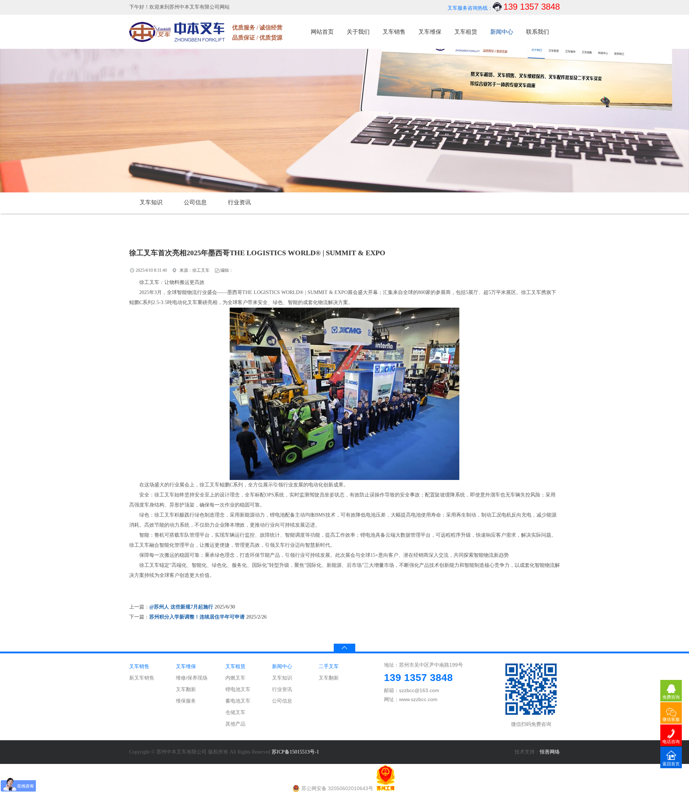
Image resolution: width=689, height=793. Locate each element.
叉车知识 (151, 202)
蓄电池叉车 (237, 701)
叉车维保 (429, 32)
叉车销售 (394, 32)
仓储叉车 (235, 712)
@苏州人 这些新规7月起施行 (181, 607)
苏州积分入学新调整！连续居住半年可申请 (197, 617)
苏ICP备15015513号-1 (295, 752)
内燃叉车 (235, 678)
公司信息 (195, 202)
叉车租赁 (465, 32)
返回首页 (671, 763)
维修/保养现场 (191, 678)
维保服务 (186, 701)
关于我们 (358, 32)
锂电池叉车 (237, 689)
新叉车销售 (141, 678)
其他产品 (235, 724)
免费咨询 (671, 697)
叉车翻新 (186, 689)
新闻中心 (501, 32)
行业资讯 (239, 202)
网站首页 (322, 32)
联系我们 (537, 32)
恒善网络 (550, 752)
